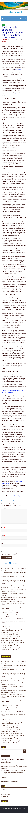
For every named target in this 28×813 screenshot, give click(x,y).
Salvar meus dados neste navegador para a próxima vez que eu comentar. (12, 553)
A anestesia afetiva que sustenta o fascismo (12, 593)
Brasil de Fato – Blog (15, 496)
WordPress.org (4, 796)
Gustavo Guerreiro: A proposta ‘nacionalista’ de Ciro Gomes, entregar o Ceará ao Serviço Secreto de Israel (13, 572)
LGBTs (16, 94)
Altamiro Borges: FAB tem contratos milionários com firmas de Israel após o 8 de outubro (14, 766)
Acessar (3, 789)
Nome (3, 528)
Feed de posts (4, 792)
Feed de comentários (6, 794)
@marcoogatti (5, 487)
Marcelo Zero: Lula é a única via (9, 619)
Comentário (4, 508)
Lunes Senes (11, 39)
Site (2, 543)
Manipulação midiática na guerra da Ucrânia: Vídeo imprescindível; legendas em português (13, 772)
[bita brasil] (14, 2)
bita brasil (14, 12)
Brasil (4, 24)
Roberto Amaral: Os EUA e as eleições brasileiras (13, 621)
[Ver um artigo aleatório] (25, 18)
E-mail (3, 535)
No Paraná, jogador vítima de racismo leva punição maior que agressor (13, 761)
